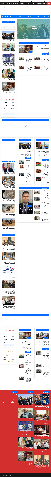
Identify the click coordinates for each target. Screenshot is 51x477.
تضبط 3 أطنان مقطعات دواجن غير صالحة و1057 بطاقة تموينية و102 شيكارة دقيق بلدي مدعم (45, 201)
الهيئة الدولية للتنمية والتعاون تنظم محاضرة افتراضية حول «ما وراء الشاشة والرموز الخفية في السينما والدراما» (9, 65)
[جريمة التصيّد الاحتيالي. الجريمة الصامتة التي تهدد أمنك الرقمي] (26, 202)
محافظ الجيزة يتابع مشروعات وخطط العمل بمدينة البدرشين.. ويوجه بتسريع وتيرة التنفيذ (9, 186)
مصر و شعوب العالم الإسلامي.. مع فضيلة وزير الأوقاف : (35, 3)
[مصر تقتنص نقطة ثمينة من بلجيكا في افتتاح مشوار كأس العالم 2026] (38, 179)
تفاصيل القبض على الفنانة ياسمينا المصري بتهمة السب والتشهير (45, 219)
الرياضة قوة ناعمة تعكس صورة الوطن (43, 152)
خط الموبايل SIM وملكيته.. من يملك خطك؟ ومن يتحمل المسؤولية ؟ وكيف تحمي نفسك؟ (42, 406)
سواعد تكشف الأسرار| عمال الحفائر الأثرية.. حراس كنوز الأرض (9, 227)
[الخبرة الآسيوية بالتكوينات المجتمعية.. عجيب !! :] (37, 58)
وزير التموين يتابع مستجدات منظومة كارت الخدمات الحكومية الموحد (42, 421)
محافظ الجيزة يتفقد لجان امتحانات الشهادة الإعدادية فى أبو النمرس (45, 193)
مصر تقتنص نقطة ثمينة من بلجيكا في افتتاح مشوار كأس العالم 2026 (46, 180)
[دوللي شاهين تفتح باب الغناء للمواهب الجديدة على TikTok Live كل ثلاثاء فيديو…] (21, 166)
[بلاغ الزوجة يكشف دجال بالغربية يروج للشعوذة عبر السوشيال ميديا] (37, 212)
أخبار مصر (43, 16)
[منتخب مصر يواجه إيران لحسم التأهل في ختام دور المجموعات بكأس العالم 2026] (38, 171)
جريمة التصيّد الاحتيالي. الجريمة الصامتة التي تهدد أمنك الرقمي (9, 173)
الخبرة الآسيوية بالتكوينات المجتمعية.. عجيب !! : (45, 59)
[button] (34, 12)
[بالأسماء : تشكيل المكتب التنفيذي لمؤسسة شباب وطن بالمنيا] (8, 270)
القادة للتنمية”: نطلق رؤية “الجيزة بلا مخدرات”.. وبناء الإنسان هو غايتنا (45, 69)
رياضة (34, 16)
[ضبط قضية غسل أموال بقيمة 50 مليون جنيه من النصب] (37, 207)
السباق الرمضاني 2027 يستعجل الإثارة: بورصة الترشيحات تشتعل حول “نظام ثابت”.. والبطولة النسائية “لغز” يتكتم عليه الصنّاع (28, 178)
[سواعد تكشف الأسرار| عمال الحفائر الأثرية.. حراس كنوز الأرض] (8, 222)
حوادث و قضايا (28, 16)
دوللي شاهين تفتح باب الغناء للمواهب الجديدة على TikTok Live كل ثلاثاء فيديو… (28, 169)
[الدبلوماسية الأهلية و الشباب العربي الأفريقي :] (38, 365)
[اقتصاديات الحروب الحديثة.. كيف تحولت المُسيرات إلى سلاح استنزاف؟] (8, 208)
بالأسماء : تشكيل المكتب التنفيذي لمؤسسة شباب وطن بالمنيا (9, 276)
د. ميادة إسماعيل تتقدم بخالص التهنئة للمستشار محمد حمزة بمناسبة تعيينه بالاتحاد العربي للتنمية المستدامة (29, 61)
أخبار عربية (15, 16)
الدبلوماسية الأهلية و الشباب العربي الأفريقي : (46, 366)
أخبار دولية (20, 16)
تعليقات (3, 28)
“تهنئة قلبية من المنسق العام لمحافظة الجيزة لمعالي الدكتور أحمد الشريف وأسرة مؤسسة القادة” (29, 70)
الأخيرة (14, 28)
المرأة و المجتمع (10, 16)
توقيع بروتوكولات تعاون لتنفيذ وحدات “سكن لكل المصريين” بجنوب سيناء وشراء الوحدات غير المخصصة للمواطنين (9, 247)
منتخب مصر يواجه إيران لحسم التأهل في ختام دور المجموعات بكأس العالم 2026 (45, 173)
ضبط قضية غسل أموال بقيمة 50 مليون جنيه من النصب (45, 208)
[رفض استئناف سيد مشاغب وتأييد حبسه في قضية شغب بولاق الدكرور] (41, 430)
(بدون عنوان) (34, 28)
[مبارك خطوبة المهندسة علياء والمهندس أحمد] (8, 73)
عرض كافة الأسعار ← (8, 114)
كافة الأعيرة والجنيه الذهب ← (8, 361)
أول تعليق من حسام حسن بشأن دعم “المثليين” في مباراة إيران (45, 165)
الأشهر (8, 28)
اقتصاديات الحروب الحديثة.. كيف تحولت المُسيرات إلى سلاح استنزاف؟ (9, 214)
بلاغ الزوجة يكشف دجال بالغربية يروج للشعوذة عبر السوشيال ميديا (45, 213)
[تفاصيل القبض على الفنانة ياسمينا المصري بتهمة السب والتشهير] (37, 218)
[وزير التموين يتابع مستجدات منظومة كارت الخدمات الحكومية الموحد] (41, 415)
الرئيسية (47, 16)
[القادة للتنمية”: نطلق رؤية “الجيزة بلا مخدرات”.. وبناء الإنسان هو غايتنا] (37, 67)
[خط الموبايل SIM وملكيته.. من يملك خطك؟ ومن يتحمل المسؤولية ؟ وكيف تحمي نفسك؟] (41, 399)
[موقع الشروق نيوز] (3, 7)
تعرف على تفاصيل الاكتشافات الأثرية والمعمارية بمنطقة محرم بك (9, 200)
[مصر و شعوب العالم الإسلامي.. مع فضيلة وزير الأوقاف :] (8, 86)
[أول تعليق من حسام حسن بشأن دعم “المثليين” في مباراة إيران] (38, 164)
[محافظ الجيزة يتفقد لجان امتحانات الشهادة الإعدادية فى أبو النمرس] (37, 192)
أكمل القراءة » (45, 54)
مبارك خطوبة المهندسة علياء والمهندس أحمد (9, 79)
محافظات (24, 16)
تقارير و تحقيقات (4, 16)
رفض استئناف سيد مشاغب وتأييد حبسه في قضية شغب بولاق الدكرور (41, 436)
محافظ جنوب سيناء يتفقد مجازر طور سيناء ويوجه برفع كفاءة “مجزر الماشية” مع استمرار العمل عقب (9, 306)
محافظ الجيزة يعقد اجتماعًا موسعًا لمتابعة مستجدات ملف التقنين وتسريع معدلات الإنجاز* (28, 381)
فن (32, 16)
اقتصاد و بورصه (38, 16)
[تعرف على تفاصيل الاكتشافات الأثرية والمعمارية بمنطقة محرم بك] (8, 194)
